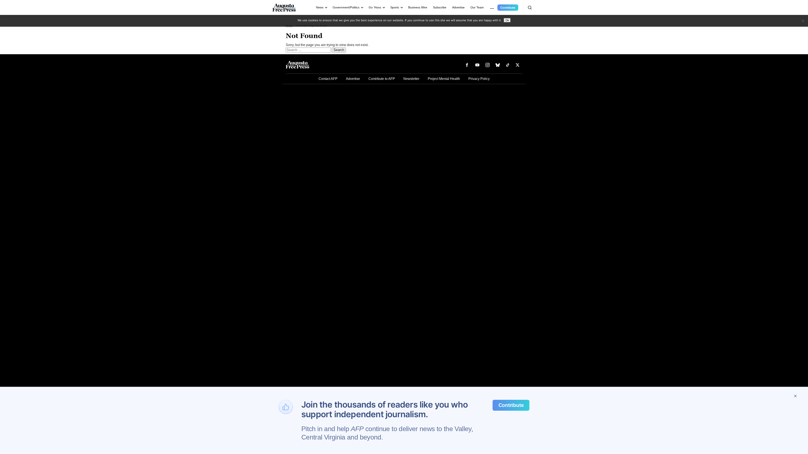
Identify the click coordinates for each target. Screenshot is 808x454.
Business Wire (417, 7)
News (319, 7)
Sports (394, 7)
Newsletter (411, 79)
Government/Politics (346, 7)
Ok (507, 20)
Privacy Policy (479, 79)
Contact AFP (328, 79)
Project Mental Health (444, 79)
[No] (803, 21)
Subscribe (439, 7)
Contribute (507, 7)
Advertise (458, 7)
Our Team (477, 7)
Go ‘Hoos (375, 7)
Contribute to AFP (381, 79)
